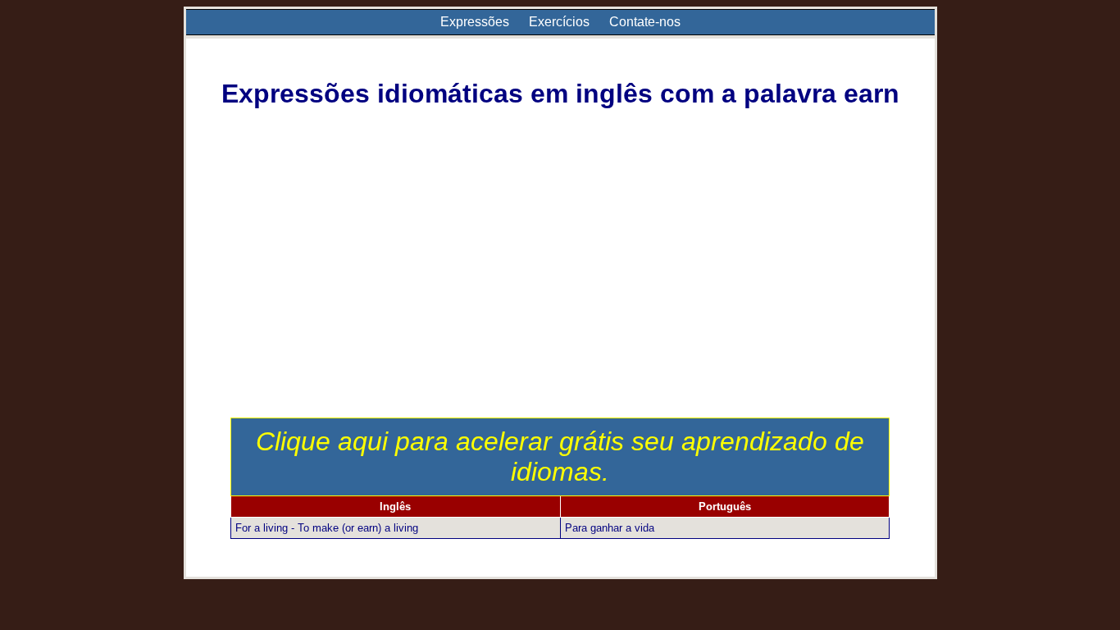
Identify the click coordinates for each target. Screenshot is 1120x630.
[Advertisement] (560, 294)
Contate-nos (645, 22)
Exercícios (559, 22)
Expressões (474, 22)
